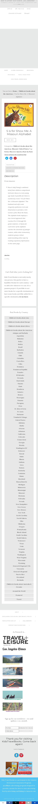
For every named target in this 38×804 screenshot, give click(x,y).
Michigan (21, 484)
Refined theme (19, 798)
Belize (20, 341)
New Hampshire (21, 504)
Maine (21, 476)
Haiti (20, 386)
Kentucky (21, 470)
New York (21, 513)
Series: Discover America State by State (18, 152)
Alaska (21, 426)
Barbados (20, 350)
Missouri (15, 149)
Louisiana (21, 473)
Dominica (20, 367)
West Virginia (22, 557)
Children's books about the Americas (19, 330)
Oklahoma (21, 524)
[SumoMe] (35, 802)
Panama (20, 400)
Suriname (20, 414)
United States (24, 149)
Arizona (21, 428)
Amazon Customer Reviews (15, 167)
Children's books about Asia (19, 318)
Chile (20, 355)
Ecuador (20, 372)
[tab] (10, 164)
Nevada (21, 501)
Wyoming (21, 563)
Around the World (19, 591)
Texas (22, 543)
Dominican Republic (20, 369)
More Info (10, 140)
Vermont (21, 549)
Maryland (21, 479)
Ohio (21, 521)
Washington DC (21, 448)
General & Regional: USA (21, 566)
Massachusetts (21, 482)
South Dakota (22, 538)
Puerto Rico (20, 574)
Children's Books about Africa (19, 326)
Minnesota (22, 487)
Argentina (20, 336)
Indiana (21, 462)
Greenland (20, 577)
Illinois (21, 459)
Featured (19, 595)
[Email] (28, 802)
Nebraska (21, 499)
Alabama (22, 423)
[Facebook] (9, 802)
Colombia (20, 358)
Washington (21, 555)
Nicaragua (20, 397)
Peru (20, 406)
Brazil (20, 347)
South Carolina (21, 535)
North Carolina (21, 515)
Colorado (21, 437)
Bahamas (20, 339)
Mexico (20, 395)
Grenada (20, 378)
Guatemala (20, 381)
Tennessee (22, 541)
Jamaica (20, 392)
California (21, 434)
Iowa (21, 465)
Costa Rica (20, 361)
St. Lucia (20, 412)
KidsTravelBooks (19, 21)
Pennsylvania (21, 529)
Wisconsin (21, 560)
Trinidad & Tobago (20, 417)
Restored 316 (30, 798)
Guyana (20, 383)
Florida (21, 445)
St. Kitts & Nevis (20, 409)
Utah (21, 546)
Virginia (21, 552)
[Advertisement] (19, 48)
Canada (20, 353)
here (19, 4)
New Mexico (21, 510)
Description (10, 164)
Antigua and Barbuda (20, 333)
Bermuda (20, 580)
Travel (19, 599)
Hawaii (21, 454)
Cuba (20, 364)
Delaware (21, 451)
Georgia (22, 442)
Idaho (22, 456)
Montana (21, 496)
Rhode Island (21, 532)
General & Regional (20, 571)
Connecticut (21, 440)
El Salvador (20, 375)
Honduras (20, 389)
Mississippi (22, 490)
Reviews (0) (10, 171)
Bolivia (20, 344)
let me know (23, 297)
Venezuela (20, 569)
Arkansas (21, 431)
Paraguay (20, 403)
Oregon (21, 527)
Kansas (21, 468)
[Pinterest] (22, 802)
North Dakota (22, 518)
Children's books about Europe (19, 322)
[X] (16, 802)
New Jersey (22, 507)
